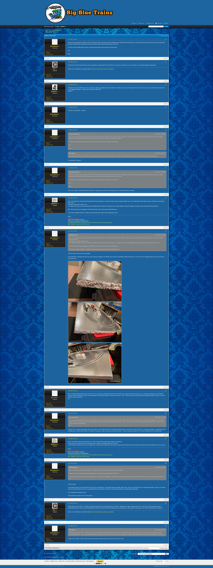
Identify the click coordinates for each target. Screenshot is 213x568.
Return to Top (62, 561)
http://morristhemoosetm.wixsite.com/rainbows (102, 69)
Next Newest (56, 548)
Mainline (47, 30)
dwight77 (54, 91)
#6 (165, 167)
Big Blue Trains (54, 561)
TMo (54, 69)
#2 (165, 61)
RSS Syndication (90, 561)
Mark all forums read (80, 561)
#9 (165, 390)
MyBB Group (60, 566)
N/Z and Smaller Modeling (55, 30)
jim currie (54, 397)
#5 (165, 129)
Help (166, 23)
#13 (165, 503)
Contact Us (47, 561)
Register (62, 26)
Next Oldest (49, 548)
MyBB (50, 566)
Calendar (159, 23)
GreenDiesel (54, 46)
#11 (165, 438)
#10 (165, 413)
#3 (165, 84)
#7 (165, 197)
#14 (165, 525)
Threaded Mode (163, 35)
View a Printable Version (51, 553)
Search (142, 23)
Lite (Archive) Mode (70, 561)
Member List (150, 23)
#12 (165, 463)
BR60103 (54, 203)
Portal (135, 23)
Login (57, 26)
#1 (165, 39)
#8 (165, 230)
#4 (165, 107)
